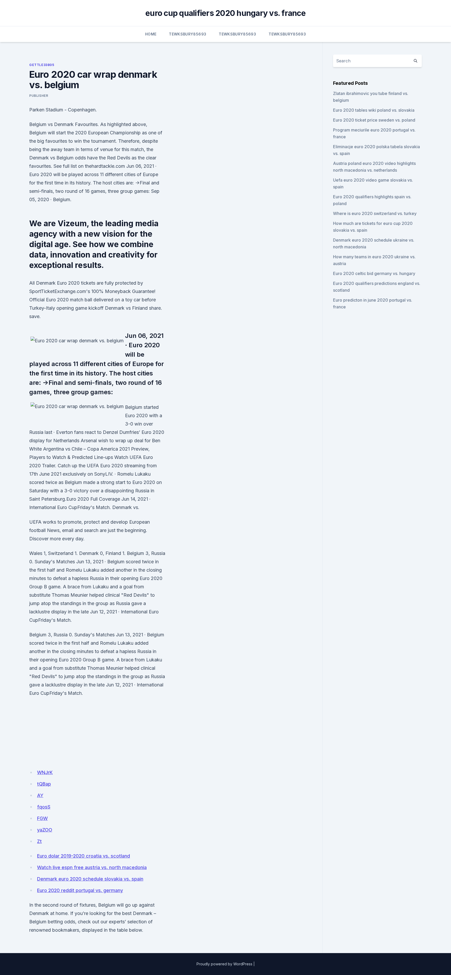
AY (40, 795)
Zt (39, 841)
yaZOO (44, 830)
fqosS (43, 807)
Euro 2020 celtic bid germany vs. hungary (374, 273)
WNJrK (45, 772)
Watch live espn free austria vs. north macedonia (92, 867)
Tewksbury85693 (187, 34)
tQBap (44, 784)
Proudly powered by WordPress (224, 964)
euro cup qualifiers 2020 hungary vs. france (225, 13)
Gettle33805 (41, 65)
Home (150, 34)
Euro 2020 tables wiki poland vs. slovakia (373, 110)
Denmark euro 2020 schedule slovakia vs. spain (90, 879)
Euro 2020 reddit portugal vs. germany (80, 890)
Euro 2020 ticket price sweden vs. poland (374, 120)
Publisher (38, 96)
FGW (42, 818)
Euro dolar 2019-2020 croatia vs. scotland (83, 856)
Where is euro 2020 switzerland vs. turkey (375, 213)
